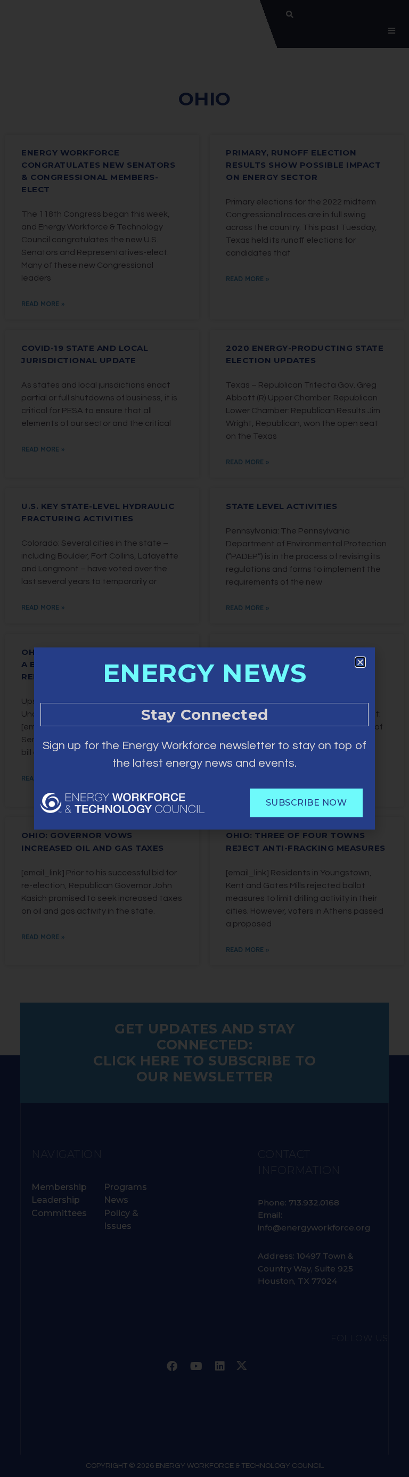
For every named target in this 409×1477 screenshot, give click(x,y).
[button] (360, 662)
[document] (204, 738)
